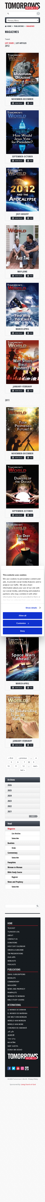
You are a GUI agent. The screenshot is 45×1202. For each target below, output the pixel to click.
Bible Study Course (15, 872)
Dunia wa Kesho (15, 1050)
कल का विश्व (11, 1042)
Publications (19, 26)
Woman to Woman (15, 867)
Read (10, 823)
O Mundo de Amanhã (17, 1028)
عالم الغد (11, 1032)
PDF (31, 103)
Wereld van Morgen (17, 1021)
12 (23, 766)
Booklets (11, 843)
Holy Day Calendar (16, 946)
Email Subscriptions (16, 974)
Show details (31, 608)
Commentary (12, 852)
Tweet (7, 39)
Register (15, 877)
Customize (21, 623)
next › (35, 766)
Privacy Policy (33, 1079)
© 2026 (10, 1079)
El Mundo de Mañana (17, 1013)
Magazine (11, 828)
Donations (12, 943)
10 (9, 766)
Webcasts (12, 961)
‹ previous (23, 758)
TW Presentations (15, 954)
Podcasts (12, 964)
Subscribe (15, 838)
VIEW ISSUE (18, 103)
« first (10, 758)
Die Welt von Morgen (17, 1017)
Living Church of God (28, 1084)
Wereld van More (15, 1024)
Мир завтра (13, 1046)
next (33, 816)
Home (9, 26)
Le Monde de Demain (17, 1010)
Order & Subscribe (16, 950)
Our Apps (11, 957)
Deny (22, 631)
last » (22, 770)
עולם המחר (11, 1039)
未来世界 (11, 1035)
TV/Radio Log (14, 932)
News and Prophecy (15, 881)
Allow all (22, 615)
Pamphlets (12, 862)
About (10, 935)
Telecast (11, 928)
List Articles (21, 43)
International (14, 1005)
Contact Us (13, 939)
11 (16, 766)
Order (14, 848)
